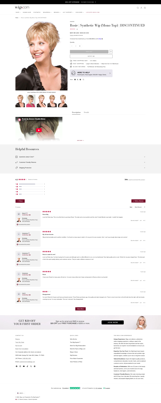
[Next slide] (65, 101)
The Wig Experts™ (75, 342)
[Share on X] (77, 79)
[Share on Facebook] (75, 79)
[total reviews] (108, 29)
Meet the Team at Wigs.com (77, 349)
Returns (17, 339)
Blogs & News (74, 352)
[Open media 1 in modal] (64, 24)
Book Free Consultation (21, 349)
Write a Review (139, 201)
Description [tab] (76, 112)
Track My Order (19, 342)
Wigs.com (22, 397)
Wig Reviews (73, 355)
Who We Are (73, 339)
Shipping (71, 35)
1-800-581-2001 (26, 358)
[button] (137, 7)
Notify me (91, 56)
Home (16, 17)
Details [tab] (86, 112)
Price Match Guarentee (76, 358)
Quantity (72, 42)
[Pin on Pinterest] (80, 79)
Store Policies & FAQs (76, 361)
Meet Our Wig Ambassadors (78, 345)
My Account (18, 345)
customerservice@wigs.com (27, 361)
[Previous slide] (17, 101)
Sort (131, 207)
